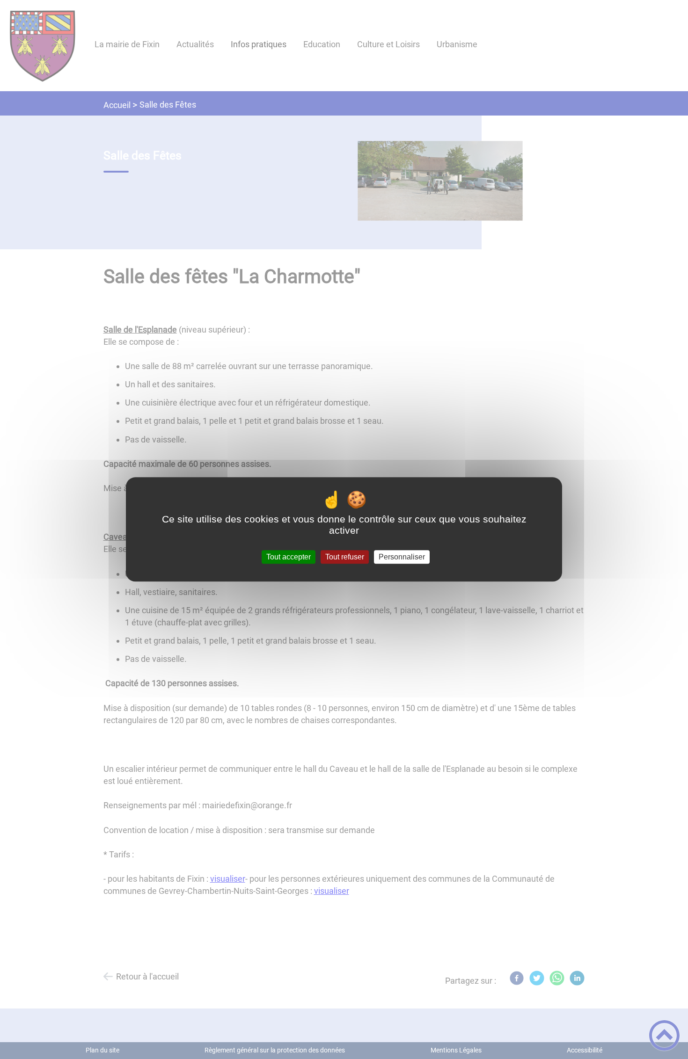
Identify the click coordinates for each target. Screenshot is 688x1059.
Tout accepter (288, 557)
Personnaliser (402, 557)
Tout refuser (344, 557)
